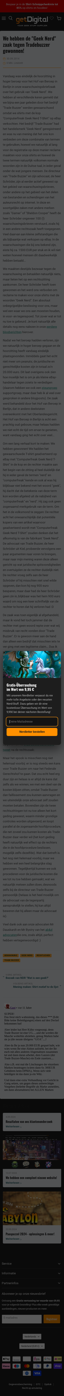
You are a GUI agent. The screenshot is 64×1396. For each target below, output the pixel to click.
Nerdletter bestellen (32, 731)
